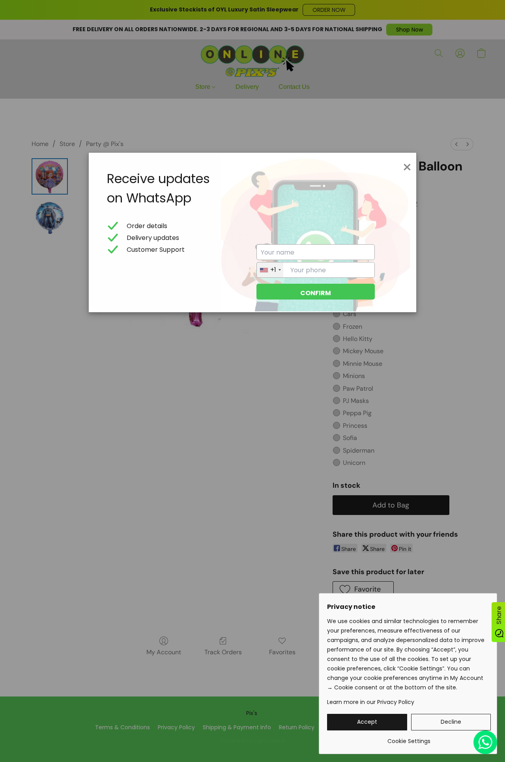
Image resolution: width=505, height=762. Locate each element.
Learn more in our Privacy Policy (370, 702)
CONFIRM (315, 293)
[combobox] (270, 269)
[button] (367, 722)
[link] (409, 738)
